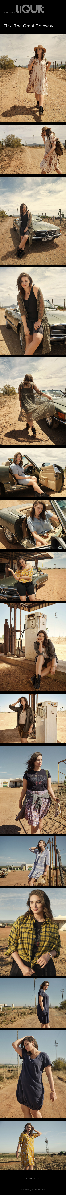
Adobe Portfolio (38, 1189)
